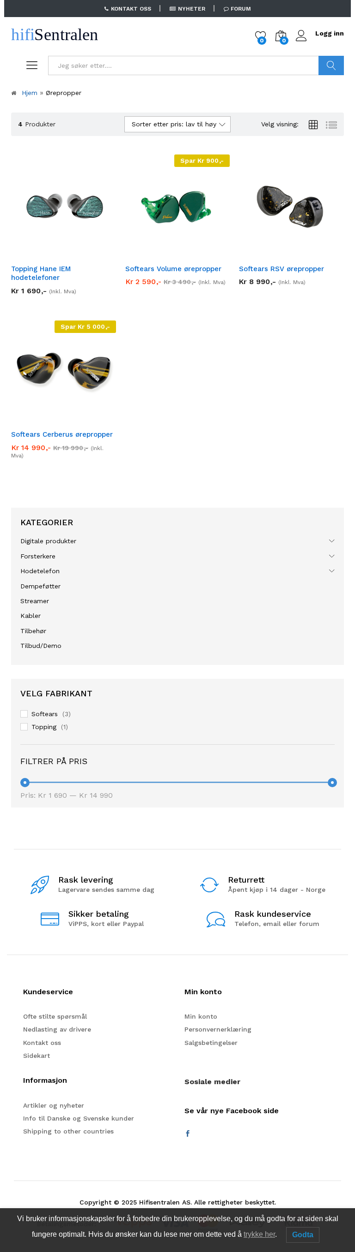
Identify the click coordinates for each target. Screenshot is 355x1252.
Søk (331, 65)
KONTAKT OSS (131, 9)
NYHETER (191, 9)
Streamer (34, 601)
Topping (43, 726)
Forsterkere (37, 556)
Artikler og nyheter (53, 1105)
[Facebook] (188, 1134)
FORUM (241, 9)
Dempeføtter (40, 586)
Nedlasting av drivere (57, 1029)
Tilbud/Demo (40, 645)
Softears (44, 714)
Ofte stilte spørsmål (55, 1016)
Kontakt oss (42, 1042)
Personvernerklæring (217, 1029)
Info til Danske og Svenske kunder (78, 1118)
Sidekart (36, 1055)
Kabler (30, 615)
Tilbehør (33, 631)
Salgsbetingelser (211, 1042)
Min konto (200, 1016)
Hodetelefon (40, 571)
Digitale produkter (48, 541)
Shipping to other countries (68, 1131)
